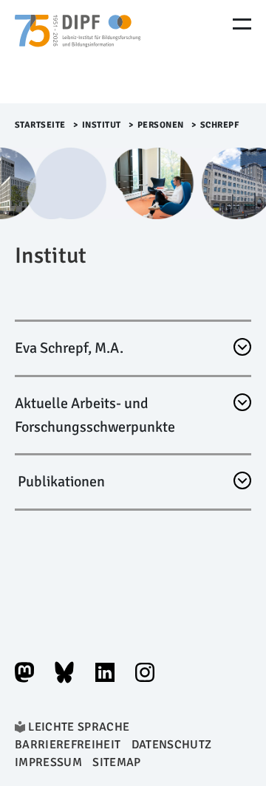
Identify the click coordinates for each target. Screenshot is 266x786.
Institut (101, 125)
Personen (160, 125)
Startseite (40, 125)
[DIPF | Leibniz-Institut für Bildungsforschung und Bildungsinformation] (77, 52)
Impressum (48, 762)
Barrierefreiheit (67, 744)
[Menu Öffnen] (242, 24)
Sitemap (116, 762)
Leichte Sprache (78, 727)
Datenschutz (172, 744)
